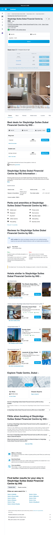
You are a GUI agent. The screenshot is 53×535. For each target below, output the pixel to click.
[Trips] (2, 29)
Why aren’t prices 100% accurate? (16, 519)
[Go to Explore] (2, 25)
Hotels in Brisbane (12, 500)
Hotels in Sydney (12, 498)
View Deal (37, 294)
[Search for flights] (2, 13)
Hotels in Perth (32, 498)
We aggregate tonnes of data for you (17, 517)
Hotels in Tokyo (11, 502)
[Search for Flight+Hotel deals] (2, 22)
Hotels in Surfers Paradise (14, 504)
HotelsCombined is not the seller (16, 514)
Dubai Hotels (29, 13)
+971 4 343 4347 (12, 28)
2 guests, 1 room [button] (13, 38)
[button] (51, 5)
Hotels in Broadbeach (34, 502)
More (8, 182)
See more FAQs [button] (29, 444)
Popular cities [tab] (12, 487)
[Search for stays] (2, 16)
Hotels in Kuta (32, 500)
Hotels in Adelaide (12, 494)
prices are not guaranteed (38, 510)
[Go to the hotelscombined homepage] (10, 9)
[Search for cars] (2, 19)
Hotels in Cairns (33, 494)
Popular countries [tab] (22, 487)
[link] (16, 297)
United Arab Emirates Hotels (17, 13)
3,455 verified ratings (21, 29)
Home (9, 13)
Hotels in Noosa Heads (13, 496)
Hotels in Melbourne (34, 496)
